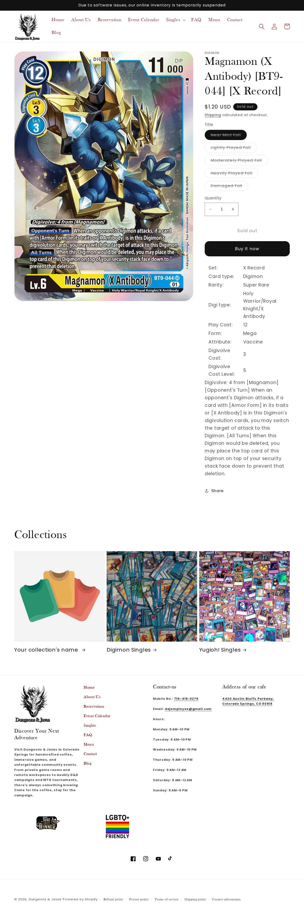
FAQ (88, 735)
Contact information (226, 899)
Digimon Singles (129, 650)
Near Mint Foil (229, 135)
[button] (175, 20)
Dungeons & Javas (45, 899)
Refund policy (113, 899)
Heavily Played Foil (234, 174)
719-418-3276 (186, 698)
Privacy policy (139, 899)
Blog (88, 763)
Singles (90, 725)
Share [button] (217, 490)
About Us (92, 697)
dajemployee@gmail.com (188, 709)
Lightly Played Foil (234, 148)
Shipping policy (195, 899)
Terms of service (166, 899)
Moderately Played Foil (239, 161)
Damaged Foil (229, 187)
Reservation (94, 706)
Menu (89, 744)
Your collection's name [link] (47, 650)
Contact (90, 754)
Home (89, 688)
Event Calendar (97, 716)
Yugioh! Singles (220, 650)
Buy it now (247, 249)
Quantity (213, 198)
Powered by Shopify (80, 899)
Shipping (213, 115)
